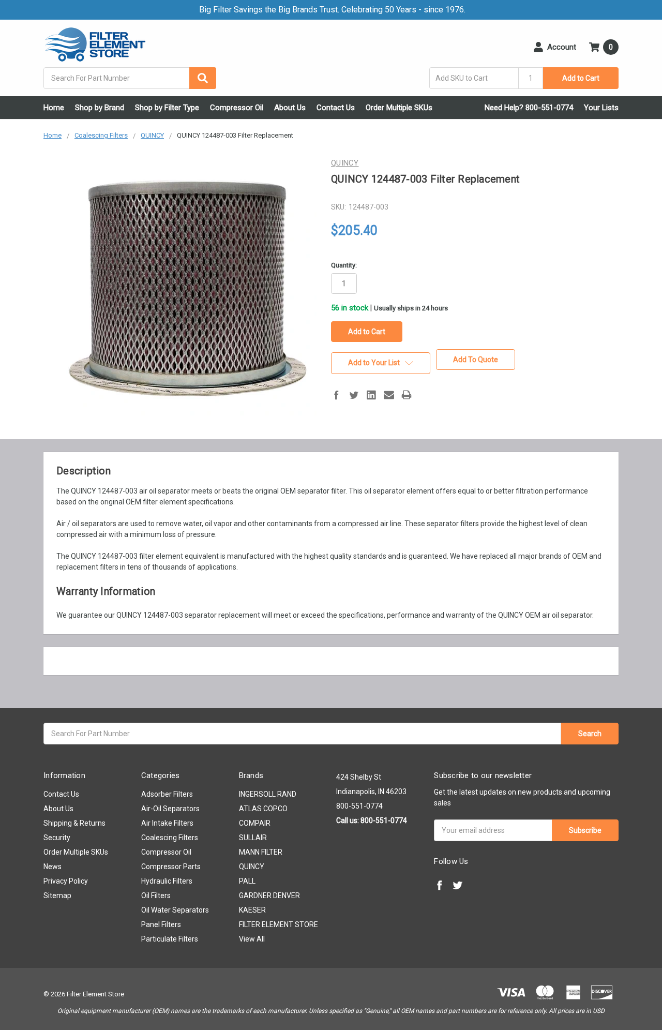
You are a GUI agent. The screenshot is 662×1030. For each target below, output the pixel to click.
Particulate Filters (169, 939)
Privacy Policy (65, 881)
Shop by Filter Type (167, 107)
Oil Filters (156, 895)
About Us (290, 107)
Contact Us (336, 107)
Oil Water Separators (175, 910)
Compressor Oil (236, 107)
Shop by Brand (99, 107)
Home (53, 107)
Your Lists (601, 107)
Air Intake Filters (167, 823)
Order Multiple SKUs (399, 107)
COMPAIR (254, 823)
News (52, 866)
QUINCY (251, 866)
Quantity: (344, 265)
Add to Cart (580, 78)
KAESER (252, 910)
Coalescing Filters (169, 837)
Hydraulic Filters (166, 881)
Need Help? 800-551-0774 (529, 107)
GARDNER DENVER (269, 895)
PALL (247, 881)
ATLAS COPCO (263, 808)
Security (56, 837)
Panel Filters (161, 924)
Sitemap (57, 895)
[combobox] (129, 78)
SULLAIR (253, 837)
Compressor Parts (171, 866)
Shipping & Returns (74, 823)
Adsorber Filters (167, 794)
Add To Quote (475, 359)
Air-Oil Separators (170, 808)
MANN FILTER (260, 852)
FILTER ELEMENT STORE (278, 924)
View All (252, 939)
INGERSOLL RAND (267, 794)
